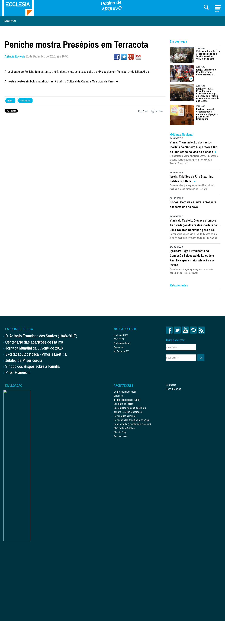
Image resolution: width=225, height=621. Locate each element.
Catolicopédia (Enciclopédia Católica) (132, 424)
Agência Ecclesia (15, 56)
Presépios (25, 100)
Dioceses (118, 395)
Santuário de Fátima (123, 403)
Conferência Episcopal (125, 391)
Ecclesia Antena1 (122, 343)
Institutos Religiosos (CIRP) (127, 399)
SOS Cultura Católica (124, 428)
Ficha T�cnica (173, 388)
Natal (9, 100)
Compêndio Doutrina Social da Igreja (131, 420)
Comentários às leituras (125, 416)
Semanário (119, 347)
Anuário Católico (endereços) (128, 412)
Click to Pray (120, 432)
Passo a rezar (120, 436)
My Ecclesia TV (121, 351)
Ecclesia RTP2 (121, 335)
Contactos (171, 384)
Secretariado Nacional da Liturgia (130, 407)
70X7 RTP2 (119, 339)
